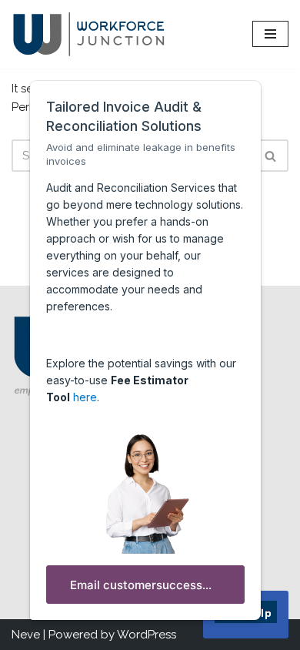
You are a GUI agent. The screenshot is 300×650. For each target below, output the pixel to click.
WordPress (146, 635)
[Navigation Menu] (270, 34)
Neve (26, 635)
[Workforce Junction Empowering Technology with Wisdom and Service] (89, 34)
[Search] (271, 155)
